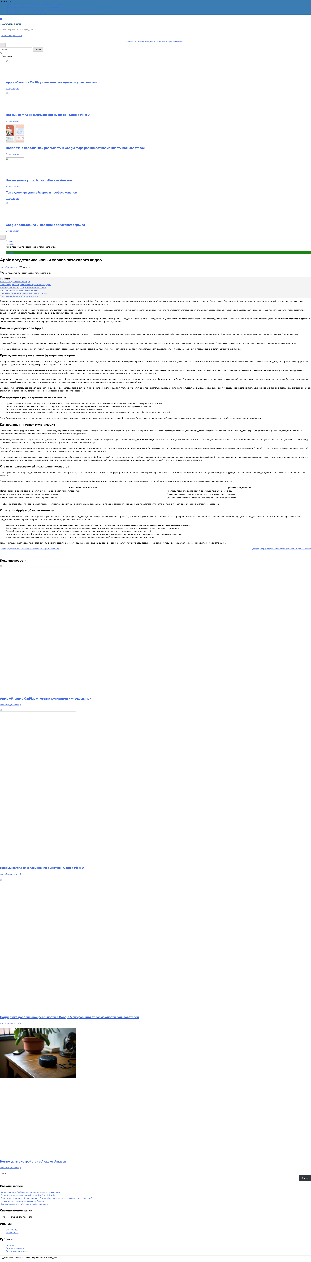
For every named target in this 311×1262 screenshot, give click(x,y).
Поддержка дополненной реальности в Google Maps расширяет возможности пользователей (51, 10)
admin (3, 267)
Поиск (3, 1173)
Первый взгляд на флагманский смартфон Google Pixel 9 (33, 7)
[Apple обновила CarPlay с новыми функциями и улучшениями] (15, 61)
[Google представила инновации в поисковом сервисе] (15, 203)
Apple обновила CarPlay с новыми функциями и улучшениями (35, 4)
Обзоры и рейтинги (158, 41)
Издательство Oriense (10, 24)
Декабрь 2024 (12, 1230)
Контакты (180, 41)
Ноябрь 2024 (12, 1232)
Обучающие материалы (137, 41)
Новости (172, 41)
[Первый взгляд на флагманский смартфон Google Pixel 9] (15, 93)
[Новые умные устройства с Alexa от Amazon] (15, 159)
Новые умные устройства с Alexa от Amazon (27, 13)
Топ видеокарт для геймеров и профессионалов (41, 192)
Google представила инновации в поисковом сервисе (45, 225)
